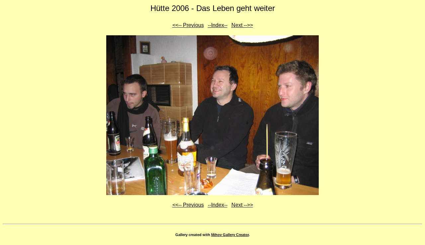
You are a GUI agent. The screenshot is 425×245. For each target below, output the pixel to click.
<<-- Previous (188, 25)
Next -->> (242, 25)
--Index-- (217, 25)
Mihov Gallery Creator (230, 235)
